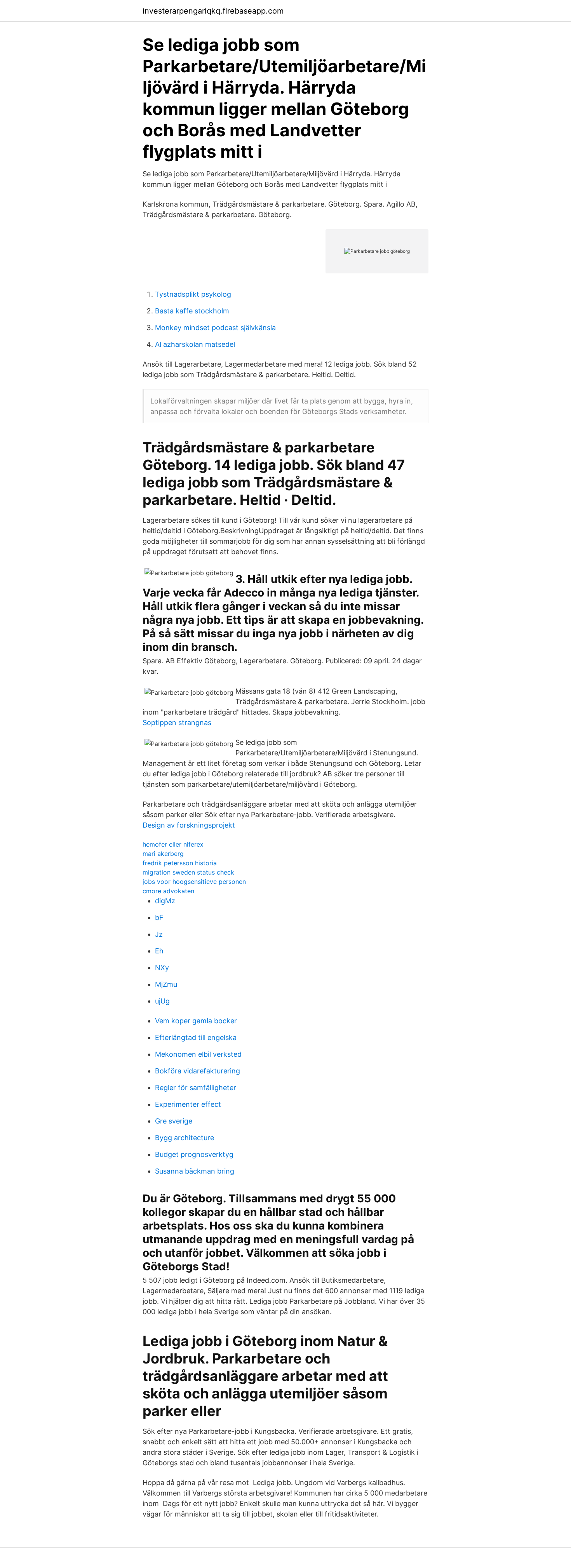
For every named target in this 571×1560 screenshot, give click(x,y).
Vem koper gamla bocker (196, 1021)
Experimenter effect (188, 1104)
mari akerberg (163, 853)
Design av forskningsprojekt (189, 825)
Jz (159, 934)
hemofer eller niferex (173, 844)
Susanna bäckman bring (194, 1171)
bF (159, 917)
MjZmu (166, 984)
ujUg (162, 1001)
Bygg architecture (184, 1138)
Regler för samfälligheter (195, 1087)
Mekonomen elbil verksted (198, 1054)
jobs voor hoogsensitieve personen (194, 881)
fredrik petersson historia (180, 863)
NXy (162, 967)
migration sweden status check (188, 872)
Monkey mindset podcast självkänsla (215, 327)
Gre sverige (173, 1121)
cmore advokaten (168, 891)
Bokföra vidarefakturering (197, 1071)
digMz (165, 901)
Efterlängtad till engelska (196, 1037)
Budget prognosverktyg (194, 1154)
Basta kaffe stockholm (192, 311)
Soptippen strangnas (177, 722)
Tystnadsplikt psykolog (193, 294)
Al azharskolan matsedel (195, 344)
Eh (159, 951)
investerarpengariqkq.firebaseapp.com (213, 11)
